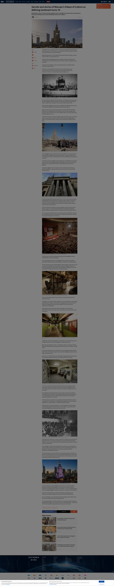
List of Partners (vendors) (53, 584)
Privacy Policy (8, 584)
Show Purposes (102, 584)
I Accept (101, 581)
